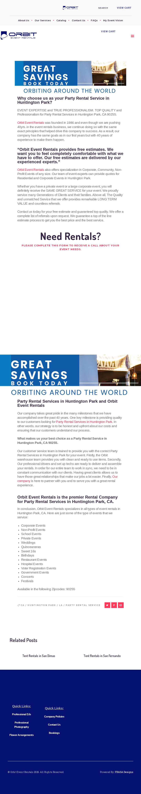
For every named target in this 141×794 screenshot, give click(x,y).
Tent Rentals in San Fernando (102, 656)
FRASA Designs (124, 772)
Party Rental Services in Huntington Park (84, 422)
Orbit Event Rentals (30, 122)
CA (23, 605)
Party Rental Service (83, 605)
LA (61, 605)
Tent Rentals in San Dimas (38, 656)
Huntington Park (42, 605)
